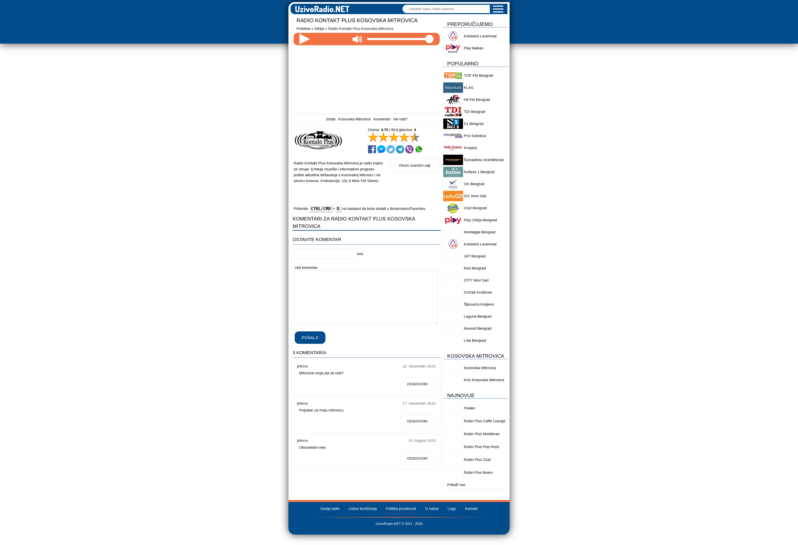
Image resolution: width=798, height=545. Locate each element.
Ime (360, 254)
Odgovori (417, 384)
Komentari (381, 119)
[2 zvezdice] (383, 137)
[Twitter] (391, 149)
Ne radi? (400, 119)
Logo (452, 509)
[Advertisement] (367, 78)
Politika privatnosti (401, 509)
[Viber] (409, 149)
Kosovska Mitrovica (354, 119)
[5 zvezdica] (414, 137)
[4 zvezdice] (404, 137)
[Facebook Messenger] (381, 149)
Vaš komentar (306, 268)
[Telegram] (400, 149)
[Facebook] (372, 149)
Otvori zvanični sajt (414, 165)
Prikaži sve (456, 485)
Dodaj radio (330, 509)
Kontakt (471, 509)
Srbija (330, 119)
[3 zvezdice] (394, 137)
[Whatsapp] (419, 149)
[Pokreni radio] (304, 39)
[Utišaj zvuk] (357, 39)
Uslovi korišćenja (363, 509)
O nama (431, 509)
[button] (498, 9)
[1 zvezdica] (373, 137)
